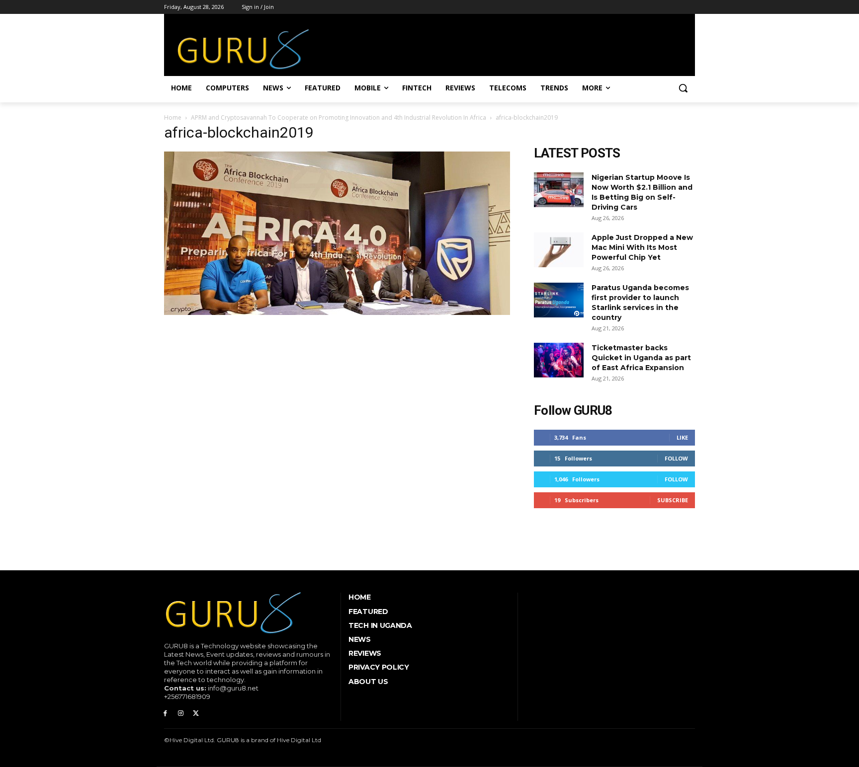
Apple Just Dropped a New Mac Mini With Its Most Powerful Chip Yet (642, 247)
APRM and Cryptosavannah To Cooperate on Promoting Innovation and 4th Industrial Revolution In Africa (338, 117)
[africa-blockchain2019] (337, 312)
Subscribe (672, 500)
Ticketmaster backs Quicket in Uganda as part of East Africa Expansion (641, 357)
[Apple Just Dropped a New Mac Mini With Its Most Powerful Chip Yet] (559, 249)
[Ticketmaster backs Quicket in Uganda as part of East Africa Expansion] (559, 360)
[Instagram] (180, 713)
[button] (683, 88)
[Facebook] (165, 713)
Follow (676, 458)
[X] (196, 713)
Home (172, 117)
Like (682, 437)
